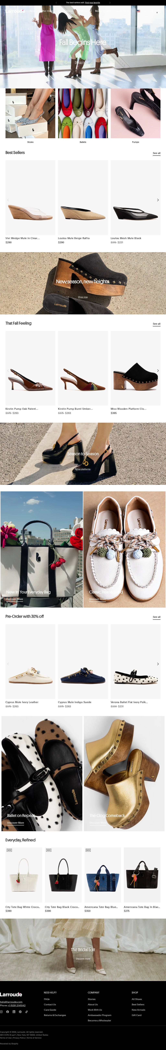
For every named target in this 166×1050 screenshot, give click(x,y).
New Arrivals (138, 1010)
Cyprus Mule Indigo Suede (74, 702)
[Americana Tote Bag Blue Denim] (102, 875)
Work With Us (95, 1010)
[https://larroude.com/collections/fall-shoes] (83, 283)
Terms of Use (6, 1038)
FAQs (47, 999)
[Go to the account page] (152, 11)
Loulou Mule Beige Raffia (73, 238)
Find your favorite (92, 2)
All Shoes (137, 999)
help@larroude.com (11, 1002)
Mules (30, 142)
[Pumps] (135, 113)
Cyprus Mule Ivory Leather (22, 702)
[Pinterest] (21, 1012)
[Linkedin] (15, 1012)
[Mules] (30, 113)
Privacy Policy (19, 1038)
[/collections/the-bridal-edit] (83, 950)
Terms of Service (34, 1038)
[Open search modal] (145, 11)
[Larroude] (15, 11)
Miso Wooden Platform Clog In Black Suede (128, 409)
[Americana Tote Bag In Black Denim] (142, 875)
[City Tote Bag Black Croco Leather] (63, 875)
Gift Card (137, 1015)
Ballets (83, 142)
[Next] (109, 3)
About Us (93, 1004)
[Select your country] (138, 11)
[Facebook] (8, 1012)
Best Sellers (138, 1004)
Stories (91, 999)
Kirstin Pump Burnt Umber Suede (74, 409)
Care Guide (50, 1010)
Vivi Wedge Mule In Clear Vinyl (21, 238)
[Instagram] (2, 1012)
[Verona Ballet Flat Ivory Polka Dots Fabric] (135, 661)
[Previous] (56, 3)
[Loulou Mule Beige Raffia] (83, 197)
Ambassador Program (99, 1015)
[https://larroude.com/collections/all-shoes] (83, 47)
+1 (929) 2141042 (16, 1005)
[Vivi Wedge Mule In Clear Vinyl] (30, 197)
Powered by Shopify (9, 1044)
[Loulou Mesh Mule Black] (135, 197)
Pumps (135, 142)
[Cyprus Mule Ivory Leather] (30, 661)
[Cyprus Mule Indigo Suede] (83, 661)
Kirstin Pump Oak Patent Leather (21, 409)
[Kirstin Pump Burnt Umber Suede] (83, 368)
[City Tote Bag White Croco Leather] (24, 875)
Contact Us (50, 1004)
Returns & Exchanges (55, 1015)
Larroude (21, 1032)
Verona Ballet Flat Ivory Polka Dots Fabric (129, 702)
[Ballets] (83, 113)
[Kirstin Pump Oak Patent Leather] (30, 368)
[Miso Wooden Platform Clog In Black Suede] (135, 368)
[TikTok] (27, 1012)
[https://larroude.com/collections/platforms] (83, 454)
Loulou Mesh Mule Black (126, 238)
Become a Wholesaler (99, 1020)
